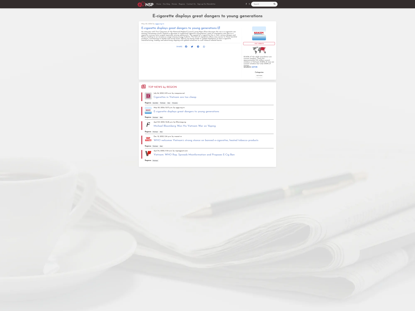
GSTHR (254, 67)
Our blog (166, 4)
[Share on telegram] (198, 47)
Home (158, 4)
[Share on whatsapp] (205, 47)
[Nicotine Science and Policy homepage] (145, 4)
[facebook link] (246, 4)
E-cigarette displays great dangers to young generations (179, 28)
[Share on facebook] (186, 47)
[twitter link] (249, 4)
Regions (182, 4)
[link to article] (259, 33)
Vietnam (259, 75)
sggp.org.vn (159, 24)
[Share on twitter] (192, 47)
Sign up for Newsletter (206, 4)
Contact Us (191, 4)
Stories (174, 4)
